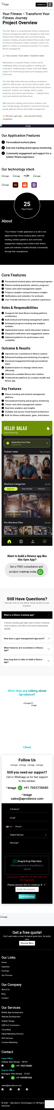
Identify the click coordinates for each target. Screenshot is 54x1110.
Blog (3, 994)
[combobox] (9, 826)
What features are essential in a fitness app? (23, 649)
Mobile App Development (12, 1012)
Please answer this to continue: (26, 884)
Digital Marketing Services (12, 1034)
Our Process (7, 975)
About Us (6, 989)
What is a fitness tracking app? (19, 615)
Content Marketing (9, 1042)
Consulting (6, 1029)
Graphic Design (8, 1021)
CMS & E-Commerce (11, 1025)
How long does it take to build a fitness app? (23, 660)
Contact (5, 998)
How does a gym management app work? (24, 638)
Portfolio (5, 971)
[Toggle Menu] (50, 4)
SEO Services (7, 1038)
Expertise (5, 967)
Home (4, 962)
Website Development (11, 1016)
